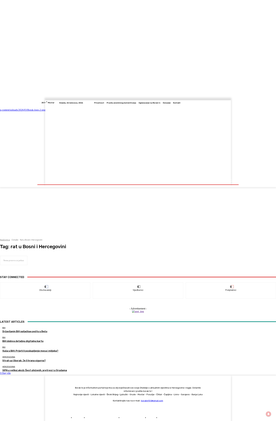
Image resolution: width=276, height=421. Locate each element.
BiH (3, 328)
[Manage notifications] (268, 414)
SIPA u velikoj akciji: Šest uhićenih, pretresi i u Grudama (34, 370)
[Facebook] (217, 103)
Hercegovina (8, 357)
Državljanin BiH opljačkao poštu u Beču (24, 331)
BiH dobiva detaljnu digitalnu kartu (22, 341)
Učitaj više (5, 373)
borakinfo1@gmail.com (152, 400)
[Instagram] (221, 103)
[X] (229, 103)
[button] (231, 180)
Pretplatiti (231, 285)
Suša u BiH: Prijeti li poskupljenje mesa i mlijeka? (30, 350)
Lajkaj (45, 285)
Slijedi (138, 285)
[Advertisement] (138, 210)
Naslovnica (5, 239)
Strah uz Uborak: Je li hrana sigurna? (24, 360)
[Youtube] (233, 103)
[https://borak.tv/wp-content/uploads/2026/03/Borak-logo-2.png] (73, 141)
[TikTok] (225, 103)
